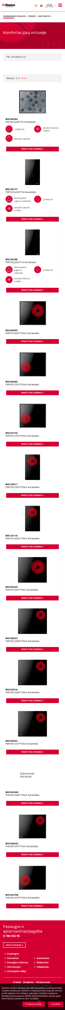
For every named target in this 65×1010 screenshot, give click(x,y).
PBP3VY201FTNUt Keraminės (22, 589)
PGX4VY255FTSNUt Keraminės (22, 897)
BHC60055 (12, 330)
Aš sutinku (55, 1004)
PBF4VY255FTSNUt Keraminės (22, 384)
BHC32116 (12, 535)
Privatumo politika (34, 1004)
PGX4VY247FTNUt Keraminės (22, 846)
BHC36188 (12, 259)
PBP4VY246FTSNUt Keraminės (22, 641)
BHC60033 (12, 638)
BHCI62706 (12, 894)
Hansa (8, 5)
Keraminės (8, 18)
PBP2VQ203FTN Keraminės (21, 192)
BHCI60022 (12, 843)
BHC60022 (12, 740)
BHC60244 (12, 586)
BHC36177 (12, 189)
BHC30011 (12, 484)
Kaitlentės (44, 16)
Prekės (31, 16)
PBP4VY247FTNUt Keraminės (22, 743)
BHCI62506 (12, 792)
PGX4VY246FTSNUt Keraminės (22, 795)
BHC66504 (12, 119)
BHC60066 (12, 381)
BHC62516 (12, 689)
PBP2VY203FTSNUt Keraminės (22, 487)
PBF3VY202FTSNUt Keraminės (22, 333)
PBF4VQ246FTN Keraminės (21, 121)
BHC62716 (12, 432)
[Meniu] (60, 5)
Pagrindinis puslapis (14, 16)
